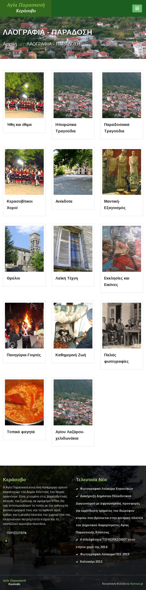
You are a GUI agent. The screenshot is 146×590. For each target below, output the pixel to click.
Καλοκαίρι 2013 (91, 561)
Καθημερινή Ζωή (71, 355)
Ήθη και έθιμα (19, 124)
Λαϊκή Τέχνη (67, 278)
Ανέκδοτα (64, 201)
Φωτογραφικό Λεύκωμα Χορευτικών (106, 488)
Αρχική (10, 44)
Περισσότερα (16, 533)
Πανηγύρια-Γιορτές (24, 355)
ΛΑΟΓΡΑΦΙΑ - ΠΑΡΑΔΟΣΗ (53, 44)
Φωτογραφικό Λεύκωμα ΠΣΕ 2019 (104, 554)
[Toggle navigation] (137, 8)
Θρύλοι (13, 278)
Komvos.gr (136, 583)
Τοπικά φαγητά (21, 432)
